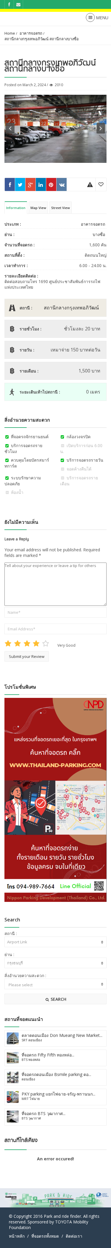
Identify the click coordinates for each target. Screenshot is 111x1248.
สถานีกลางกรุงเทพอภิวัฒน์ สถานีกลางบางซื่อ (41, 38)
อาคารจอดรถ (31, 33)
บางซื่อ (99, 234)
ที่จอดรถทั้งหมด (45, 1236)
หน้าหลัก (17, 1236)
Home (9, 33)
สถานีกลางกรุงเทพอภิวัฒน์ (71, 307)
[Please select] (55, 984)
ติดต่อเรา (74, 1236)
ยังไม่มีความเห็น (21, 522)
